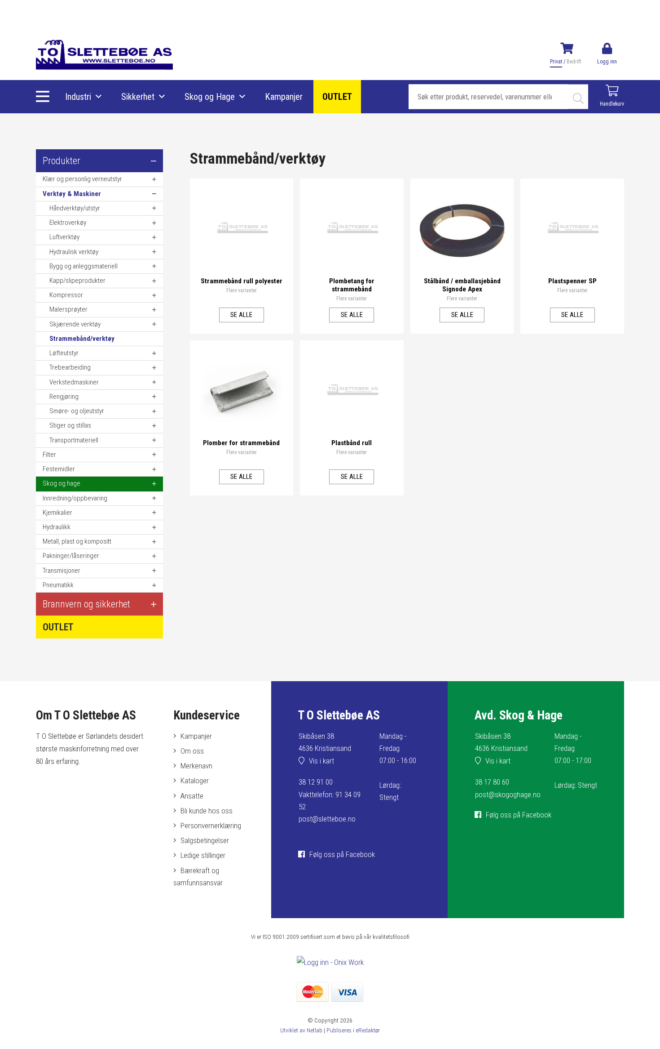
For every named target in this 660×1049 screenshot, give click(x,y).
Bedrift (574, 61)
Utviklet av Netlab (301, 1030)
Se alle (241, 315)
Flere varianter (241, 290)
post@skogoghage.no (508, 794)
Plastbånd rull (351, 443)
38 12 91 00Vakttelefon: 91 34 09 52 (330, 794)
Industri (78, 96)
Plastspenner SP (572, 281)
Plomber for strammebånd (241, 443)
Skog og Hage (210, 96)
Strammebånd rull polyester (241, 281)
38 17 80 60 (492, 781)
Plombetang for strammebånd (351, 285)
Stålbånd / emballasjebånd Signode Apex (462, 285)
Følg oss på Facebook (342, 854)
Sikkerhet (137, 96)
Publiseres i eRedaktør (353, 1030)
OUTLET (337, 96)
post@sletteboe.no (327, 818)
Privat (556, 61)
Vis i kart (321, 760)
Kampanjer (284, 96)
